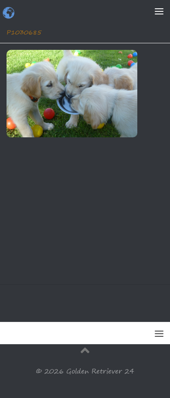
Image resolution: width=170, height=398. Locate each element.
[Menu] (159, 11)
